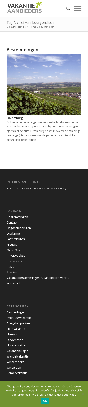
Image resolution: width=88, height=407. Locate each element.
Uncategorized (17, 345)
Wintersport (15, 362)
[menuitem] (66, 8)
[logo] (36, 8)
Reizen (11, 266)
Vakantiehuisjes (17, 351)
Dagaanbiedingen (19, 228)
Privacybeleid (16, 255)
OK (45, 401)
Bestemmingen (17, 217)
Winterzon (14, 367)
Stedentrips (15, 340)
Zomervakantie (17, 373)
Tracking (12, 272)
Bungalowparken (18, 323)
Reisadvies (14, 261)
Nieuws (12, 244)
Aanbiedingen (16, 312)
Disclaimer (14, 233)
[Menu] (75, 8)
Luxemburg (15, 118)
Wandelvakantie (18, 356)
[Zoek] (66, 8)
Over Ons (13, 250)
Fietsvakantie (16, 329)
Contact (12, 222)
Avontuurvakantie (19, 318)
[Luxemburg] (44, 84)
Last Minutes (16, 239)
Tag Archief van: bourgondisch (30, 22)
